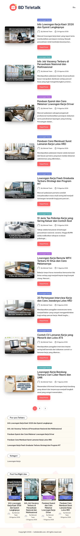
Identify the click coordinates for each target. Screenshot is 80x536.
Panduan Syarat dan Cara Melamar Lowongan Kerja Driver (55, 103)
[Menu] (74, 7)
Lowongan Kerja (44, 20)
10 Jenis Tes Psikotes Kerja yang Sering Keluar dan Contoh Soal (55, 219)
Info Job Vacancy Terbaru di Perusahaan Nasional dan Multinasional (53, 64)
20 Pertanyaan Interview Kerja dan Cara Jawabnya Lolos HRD (54, 299)
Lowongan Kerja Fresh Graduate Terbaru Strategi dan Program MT (55, 181)
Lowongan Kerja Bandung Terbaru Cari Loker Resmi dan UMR (54, 374)
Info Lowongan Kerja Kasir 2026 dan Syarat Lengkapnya (55, 26)
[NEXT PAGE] (45, 408)
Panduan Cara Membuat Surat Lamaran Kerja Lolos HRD (54, 142)
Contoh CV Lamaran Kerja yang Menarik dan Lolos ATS (55, 336)
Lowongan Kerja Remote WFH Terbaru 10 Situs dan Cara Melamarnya (54, 261)
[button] (45, 408)
